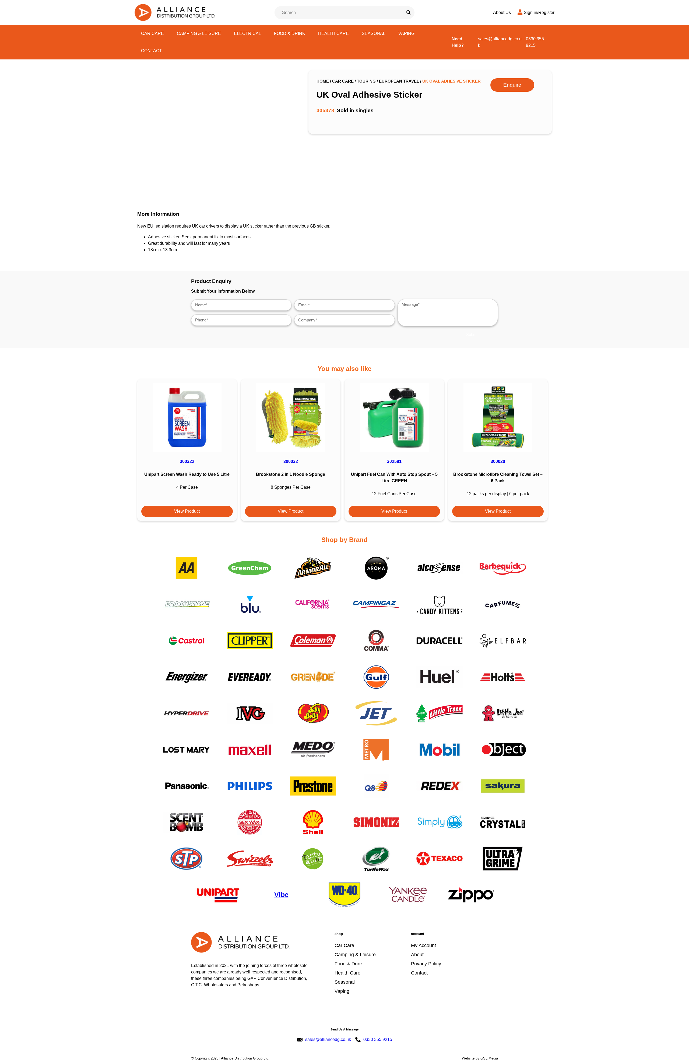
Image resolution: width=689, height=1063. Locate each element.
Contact (151, 50)
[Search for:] (339, 12)
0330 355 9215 (535, 42)
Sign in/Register (539, 12)
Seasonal (373, 33)
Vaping (406, 33)
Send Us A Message (344, 1029)
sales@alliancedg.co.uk (500, 42)
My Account (423, 945)
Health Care (333, 33)
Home (323, 81)
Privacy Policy (426, 963)
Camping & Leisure (199, 33)
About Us (502, 12)
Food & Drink (289, 33)
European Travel (399, 81)
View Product (187, 511)
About (417, 954)
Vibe (281, 894)
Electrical (247, 33)
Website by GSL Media (480, 1058)
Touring (366, 81)
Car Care (152, 33)
